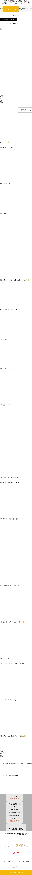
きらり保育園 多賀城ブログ (8, 19)
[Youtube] (18, 852)
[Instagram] (14, 852)
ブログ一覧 (16, 867)
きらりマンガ (27, 861)
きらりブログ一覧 (11, 9)
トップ (3, 861)
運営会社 (16, 15)
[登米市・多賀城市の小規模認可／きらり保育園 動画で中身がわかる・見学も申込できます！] (16, 845)
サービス (17, 861)
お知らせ (24, 9)
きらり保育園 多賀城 (14, 763)
